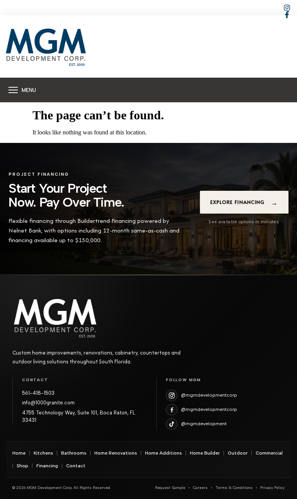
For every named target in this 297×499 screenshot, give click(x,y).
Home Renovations (115, 453)
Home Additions (163, 453)
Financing (47, 465)
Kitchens (43, 453)
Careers (200, 487)
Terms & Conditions (234, 487)
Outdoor (238, 453)
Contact (75, 465)
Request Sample (170, 487)
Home (19, 453)
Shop (22, 465)
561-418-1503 (38, 393)
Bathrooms (73, 453)
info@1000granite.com (48, 403)
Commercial (269, 453)
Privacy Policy (272, 487)
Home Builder (205, 453)
